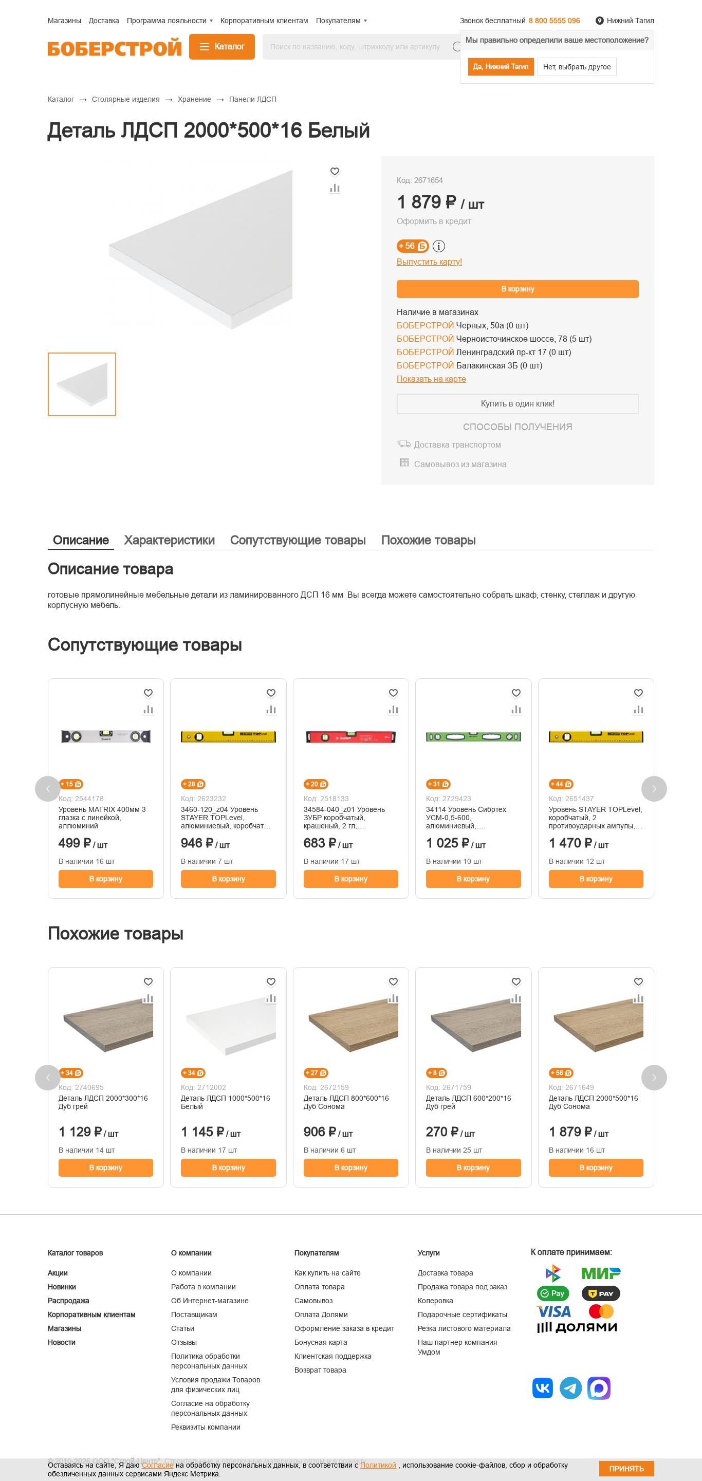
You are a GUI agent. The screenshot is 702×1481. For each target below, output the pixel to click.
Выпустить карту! (429, 261)
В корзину (518, 289)
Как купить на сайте (327, 1273)
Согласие (158, 1465)
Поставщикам (194, 1314)
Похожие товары (428, 540)
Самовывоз (313, 1301)
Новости (62, 1342)
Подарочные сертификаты (462, 1314)
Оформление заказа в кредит (344, 1328)
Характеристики (169, 540)
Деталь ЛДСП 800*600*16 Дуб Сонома (346, 1102)
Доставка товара (445, 1273)
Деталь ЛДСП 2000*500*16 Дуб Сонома (593, 1102)
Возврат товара (320, 1370)
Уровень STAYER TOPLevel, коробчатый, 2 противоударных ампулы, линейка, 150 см (595, 817)
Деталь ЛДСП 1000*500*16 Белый (225, 1102)
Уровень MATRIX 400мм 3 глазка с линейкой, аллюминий (102, 817)
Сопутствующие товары (298, 540)
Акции (58, 1273)
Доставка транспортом (457, 444)
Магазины (64, 1328)
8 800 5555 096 (554, 20)
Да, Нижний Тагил (501, 66)
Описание (81, 540)
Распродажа (68, 1301)
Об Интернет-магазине (210, 1301)
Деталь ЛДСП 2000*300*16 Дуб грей (103, 1102)
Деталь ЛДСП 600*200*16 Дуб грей (468, 1102)
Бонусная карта (320, 1342)
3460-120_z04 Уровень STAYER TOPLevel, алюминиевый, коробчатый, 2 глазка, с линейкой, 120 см (228, 817)
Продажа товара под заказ (462, 1287)
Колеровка (435, 1301)
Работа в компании (203, 1287)
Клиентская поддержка (333, 1356)
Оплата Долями (321, 1314)
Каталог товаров (75, 1253)
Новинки (62, 1287)
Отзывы (184, 1342)
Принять (626, 1469)
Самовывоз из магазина (460, 464)
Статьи (182, 1328)
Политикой (378, 1465)
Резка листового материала (464, 1328)
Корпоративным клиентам (92, 1314)
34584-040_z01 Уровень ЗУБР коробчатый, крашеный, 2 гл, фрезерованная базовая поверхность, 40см (345, 817)
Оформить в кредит (434, 221)
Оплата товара (319, 1287)
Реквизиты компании (206, 1427)
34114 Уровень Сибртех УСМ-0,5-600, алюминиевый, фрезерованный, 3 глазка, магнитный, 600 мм (470, 817)
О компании (191, 1273)
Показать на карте (431, 379)
